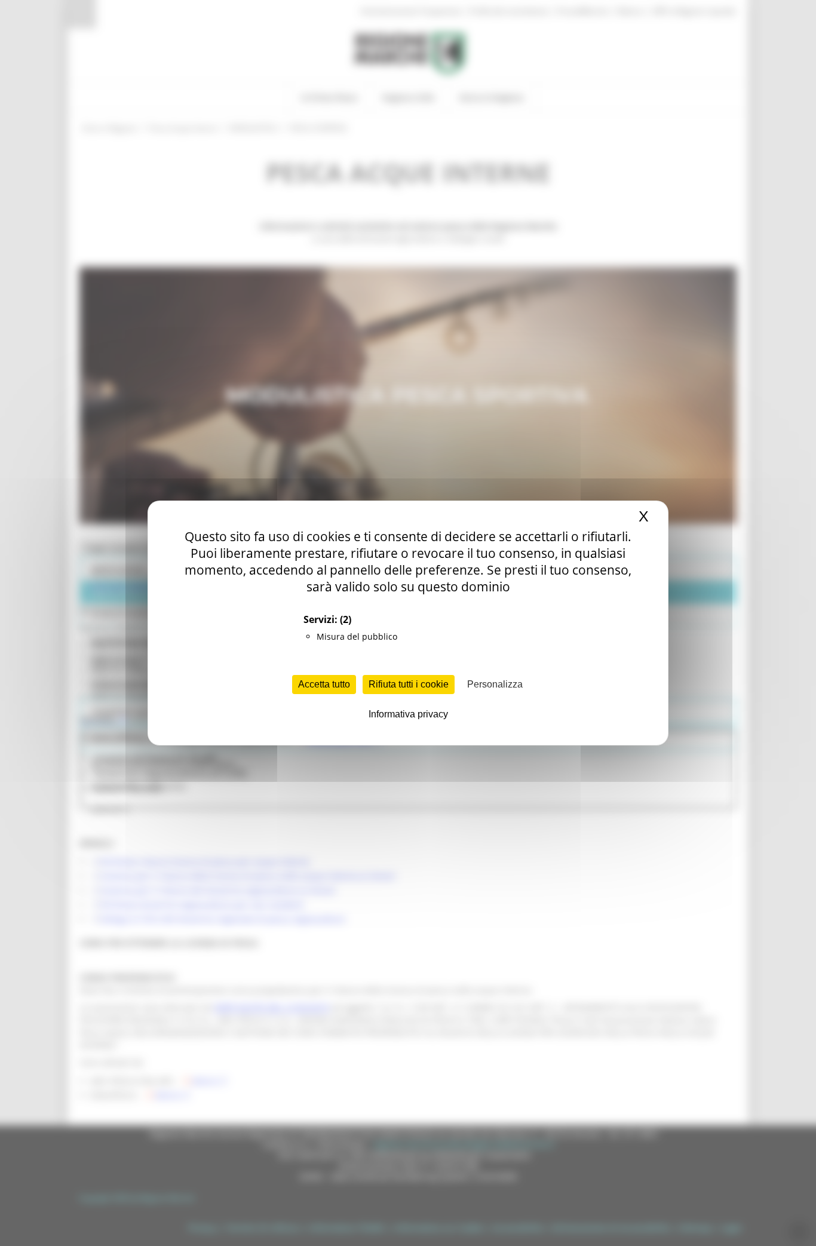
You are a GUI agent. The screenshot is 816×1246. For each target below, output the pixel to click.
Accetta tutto (324, 684)
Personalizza (495, 684)
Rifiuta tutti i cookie (409, 684)
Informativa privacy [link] (408, 714)
